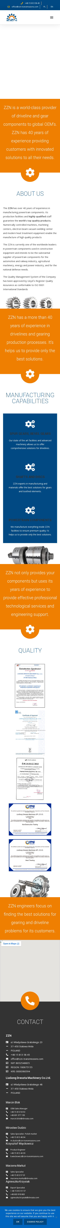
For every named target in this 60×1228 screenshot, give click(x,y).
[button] (51, 17)
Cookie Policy (35, 1222)
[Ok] (56, 1217)
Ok (17, 1222)
